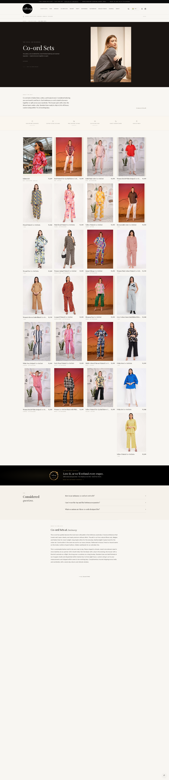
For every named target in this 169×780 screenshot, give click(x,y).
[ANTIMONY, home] (27, 9)
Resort (72, 8)
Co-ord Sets (64, 8)
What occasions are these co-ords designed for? (105, 509)
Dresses (56, 8)
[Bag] (145, 9)
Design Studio (102, 8)
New (51, 8)
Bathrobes (84, 8)
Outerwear (93, 8)
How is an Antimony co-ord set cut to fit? (105, 496)
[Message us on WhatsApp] (164, 775)
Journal (111, 8)
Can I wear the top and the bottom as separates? (105, 503)
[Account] (142, 9)
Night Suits (44, 8)
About (118, 8)
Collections (32, 21)
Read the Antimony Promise (73, 479)
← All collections (84, 576)
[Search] (128, 9)
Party (77, 8)
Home (24, 21)
